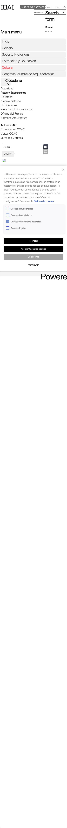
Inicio (5, 41)
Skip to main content (32, 7)
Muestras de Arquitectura (16, 109)
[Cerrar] (63, 169)
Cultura (7, 67)
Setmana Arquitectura (14, 118)
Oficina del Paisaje (12, 113)
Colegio (7, 48)
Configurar (33, 264)
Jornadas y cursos (12, 138)
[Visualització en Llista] (45, 151)
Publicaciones (9, 105)
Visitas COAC (9, 133)
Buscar (49, 27)
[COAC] (17, 13)
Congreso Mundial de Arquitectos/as (28, 74)
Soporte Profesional (16, 54)
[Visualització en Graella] (45, 146)
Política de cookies (44, 201)
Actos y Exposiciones (13, 92)
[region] (33, 497)
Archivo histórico (11, 101)
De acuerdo (33, 256)
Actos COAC (8, 125)
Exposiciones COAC (13, 129)
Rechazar (33, 240)
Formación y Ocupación (19, 61)
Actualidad (7, 88)
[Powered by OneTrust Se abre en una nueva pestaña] (53, 274)
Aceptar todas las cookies (33, 248)
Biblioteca (6, 97)
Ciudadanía (13, 80)
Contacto (38, 12)
